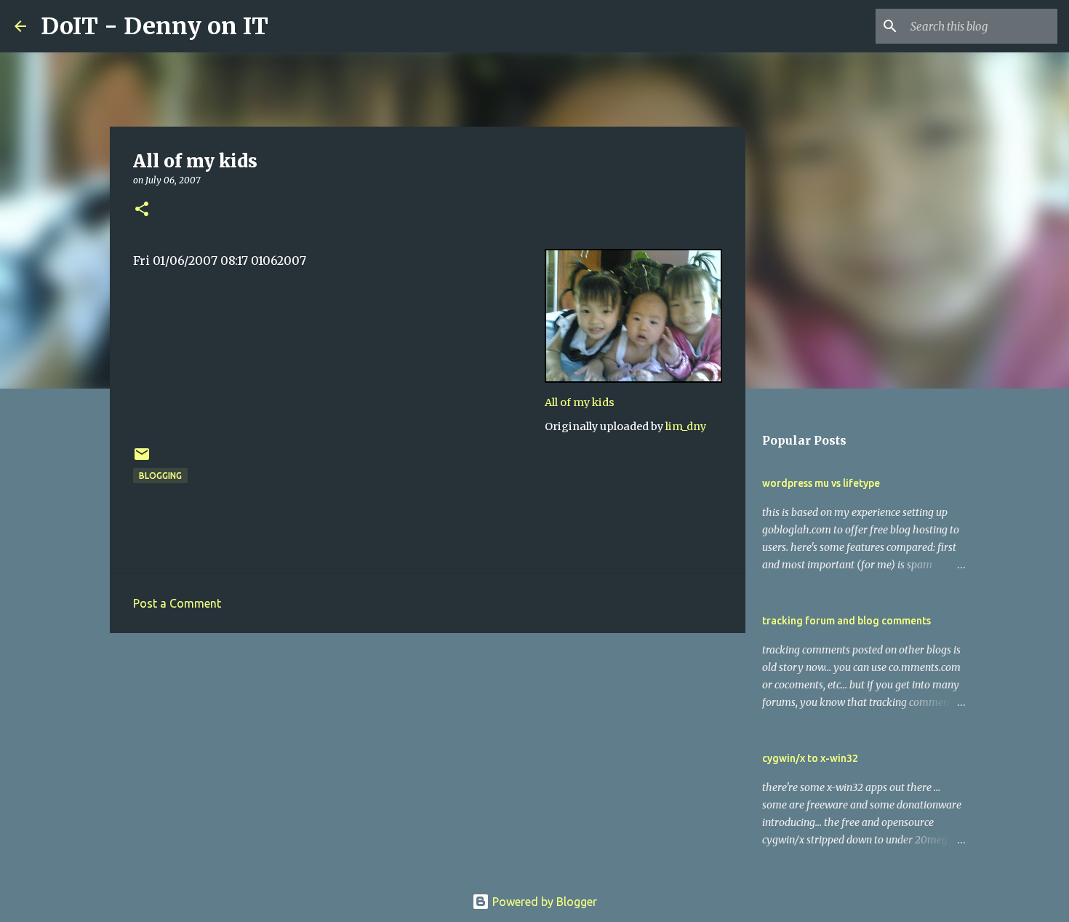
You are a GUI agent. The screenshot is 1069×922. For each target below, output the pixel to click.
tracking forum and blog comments (846, 621)
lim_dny (685, 426)
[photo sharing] (633, 378)
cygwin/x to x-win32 (810, 758)
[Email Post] (142, 459)
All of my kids (579, 402)
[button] (142, 210)
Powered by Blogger (543, 901)
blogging (160, 475)
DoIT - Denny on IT (154, 26)
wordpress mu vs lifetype (821, 483)
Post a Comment (177, 603)
